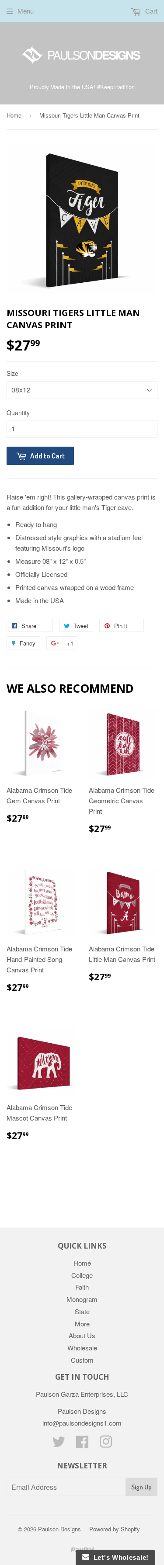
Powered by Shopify (114, 1529)
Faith (82, 1286)
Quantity (18, 412)
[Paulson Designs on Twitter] (58, 1444)
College (82, 1275)
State (82, 1311)
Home (14, 115)
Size (12, 373)
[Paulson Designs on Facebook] (82, 1444)
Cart (150, 10)
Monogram (82, 1299)
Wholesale (82, 1347)
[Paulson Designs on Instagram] (105, 1444)
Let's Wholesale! (119, 1557)
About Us (82, 1335)
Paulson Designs (59, 1529)
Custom (82, 1359)
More (82, 1323)
